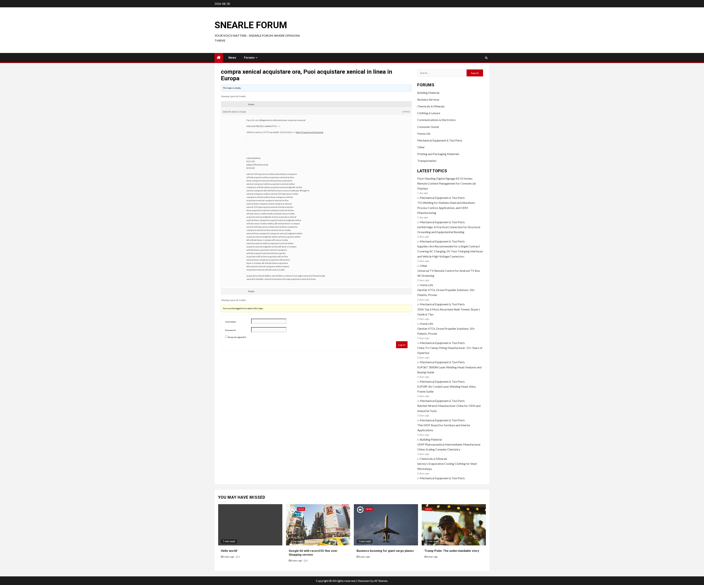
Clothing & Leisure (428, 113)
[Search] (486, 57)
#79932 (406, 111)
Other (421, 147)
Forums (249, 57)
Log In (401, 344)
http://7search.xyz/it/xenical (309, 132)
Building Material (428, 92)
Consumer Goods (428, 126)
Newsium (364, 580)
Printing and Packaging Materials (438, 154)
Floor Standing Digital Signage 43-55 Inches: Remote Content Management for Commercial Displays (446, 183)
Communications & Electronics (436, 120)
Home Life (423, 133)
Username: (230, 321)
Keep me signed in (237, 337)
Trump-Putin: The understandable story (451, 551)
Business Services (428, 99)
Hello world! (229, 551)
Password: (230, 330)
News (232, 57)
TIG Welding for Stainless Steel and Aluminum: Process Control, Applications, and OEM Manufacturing (446, 207)
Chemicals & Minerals (431, 106)
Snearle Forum (250, 25)
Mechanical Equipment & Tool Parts (439, 140)
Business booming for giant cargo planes (385, 551)
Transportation (426, 160)
